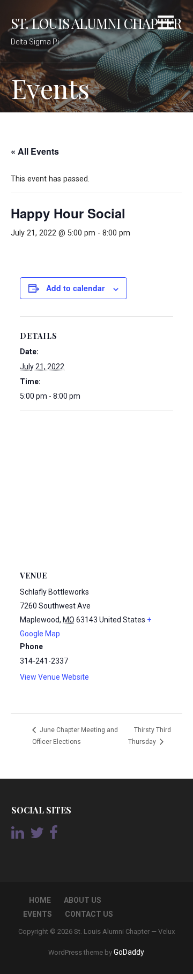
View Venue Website (54, 677)
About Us (82, 900)
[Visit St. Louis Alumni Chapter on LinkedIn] (17, 835)
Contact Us (89, 914)
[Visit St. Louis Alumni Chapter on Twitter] (37, 835)
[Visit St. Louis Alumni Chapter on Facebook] (53, 835)
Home (40, 900)
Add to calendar (75, 288)
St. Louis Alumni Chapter (96, 23)
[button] (165, 24)
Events (37, 914)
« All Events (35, 151)
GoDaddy (129, 952)
